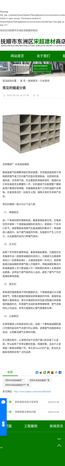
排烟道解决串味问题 (25, 412)
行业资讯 (45, 81)
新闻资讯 (33, 81)
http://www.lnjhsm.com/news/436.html (32, 391)
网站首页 (17, 56)
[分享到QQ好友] (48, 372)
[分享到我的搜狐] (52, 372)
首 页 (23, 81)
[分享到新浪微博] (41, 372)
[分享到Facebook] (60, 372)
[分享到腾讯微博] (56, 372)
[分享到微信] (44, 372)
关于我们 (43, 56)
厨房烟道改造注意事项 (26, 402)
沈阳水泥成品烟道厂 (14, 380)
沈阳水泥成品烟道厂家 (40, 380)
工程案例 (30, 426)
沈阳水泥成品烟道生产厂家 (17, 385)
